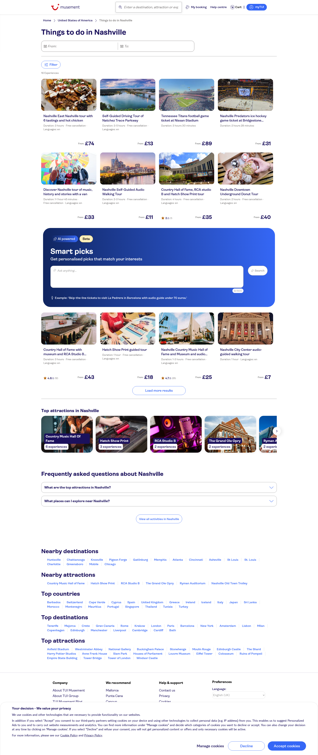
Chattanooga (76, 559)
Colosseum (226, 653)
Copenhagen (55, 630)
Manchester (99, 630)
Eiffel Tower (204, 653)
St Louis (232, 559)
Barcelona (187, 626)
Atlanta (178, 559)
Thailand (151, 606)
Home (47, 20)
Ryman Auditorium (192, 583)
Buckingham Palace (150, 649)
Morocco (53, 606)
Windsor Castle (147, 658)
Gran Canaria (105, 626)
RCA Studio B (130, 583)
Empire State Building (62, 658)
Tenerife (52, 626)
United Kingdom (152, 602)
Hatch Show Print (103, 583)
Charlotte (54, 564)
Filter (53, 64)
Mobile (93, 564)
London (156, 626)
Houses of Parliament (147, 653)
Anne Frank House (94, 653)
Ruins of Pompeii (251, 653)
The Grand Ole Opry (160, 583)
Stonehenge (178, 649)
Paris (170, 626)
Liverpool (119, 630)
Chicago (110, 564)
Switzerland (75, 602)
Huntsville (54, 559)
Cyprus (116, 602)
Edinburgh (77, 630)
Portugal (113, 606)
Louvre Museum (179, 653)
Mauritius (94, 606)
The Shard (254, 649)
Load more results (159, 390)
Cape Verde (97, 602)
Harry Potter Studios (61, 653)
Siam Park (120, 653)
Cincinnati (196, 559)
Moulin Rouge (201, 649)
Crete (86, 626)
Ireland (190, 602)
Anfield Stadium (58, 649)
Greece (174, 602)
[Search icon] (120, 7)
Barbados (54, 602)
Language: (219, 689)
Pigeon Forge (118, 559)
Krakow (140, 626)
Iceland (206, 602)
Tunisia (168, 606)
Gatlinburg (140, 559)
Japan (233, 602)
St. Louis (250, 559)
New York (206, 626)
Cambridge (140, 630)
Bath (172, 630)
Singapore (132, 606)
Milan (260, 626)
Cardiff (158, 630)
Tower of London (119, 658)
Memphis (160, 559)
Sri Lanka (250, 602)
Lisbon (246, 626)
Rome (124, 626)
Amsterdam (228, 626)
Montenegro (73, 606)
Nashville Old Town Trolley (229, 583)
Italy (220, 602)
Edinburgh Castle (229, 649)
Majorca (70, 626)
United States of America (75, 20)
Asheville (215, 559)
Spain (131, 602)
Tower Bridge (92, 658)
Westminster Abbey (89, 649)
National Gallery (120, 649)
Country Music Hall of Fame (66, 583)
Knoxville (97, 559)
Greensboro (75, 564)
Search (259, 270)
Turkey (183, 606)
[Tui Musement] (68, 7)
